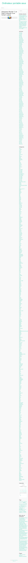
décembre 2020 (21, 92)
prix (19, 390)
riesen (20, 410)
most (19, 336)
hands (20, 294)
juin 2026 (20, 34)
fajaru (20, 270)
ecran (20, 260)
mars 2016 (20, 143)
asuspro (20, 183)
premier (20, 386)
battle (20, 193)
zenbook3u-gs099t (21, 479)
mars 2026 (20, 37)
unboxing (20, 460)
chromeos (20, 225)
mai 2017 (20, 130)
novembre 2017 (21, 125)
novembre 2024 (21, 51)
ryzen (19, 510)
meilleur (20, 324)
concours (20, 235)
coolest (20, 240)
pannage (20, 358)
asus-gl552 (20, 171)
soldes (20, 422)
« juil (20, 495)
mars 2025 (20, 47)
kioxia (20, 311)
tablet (20, 436)
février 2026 (21, 38)
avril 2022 (20, 78)
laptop (20, 313)
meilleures (20, 325)
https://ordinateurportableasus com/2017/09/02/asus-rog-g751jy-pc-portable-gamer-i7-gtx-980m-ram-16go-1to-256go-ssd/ (23, 527)
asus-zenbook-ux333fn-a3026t (22, 182)
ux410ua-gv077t (21, 463)
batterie (20, 191)
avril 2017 (20, 131)
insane (20, 301)
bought (20, 199)
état (25, 512)
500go (21, 502)
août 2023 (20, 64)
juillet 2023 (20, 65)
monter (20, 334)
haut (19, 295)
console (20, 238)
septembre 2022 (21, 74)
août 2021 (20, 85)
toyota (20, 449)
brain (20, 200)
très (19, 451)
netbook (20, 339)
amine (20, 162)
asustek (20, 184)
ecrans (20, 261)
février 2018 (21, 122)
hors (19, 296)
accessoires (20, 154)
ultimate (20, 456)
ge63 (20, 286)
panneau (20, 359)
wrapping (20, 475)
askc (19, 167)
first (19, 272)
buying (20, 203)
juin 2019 (20, 108)
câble (20, 208)
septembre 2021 (21, 84)
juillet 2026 (20, 33)
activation (20, 156)
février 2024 (21, 59)
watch (20, 473)
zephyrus (20, 480)
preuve (20, 388)
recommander (21, 402)
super (20, 430)
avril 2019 (20, 110)
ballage (20, 189)
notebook (20, 343)
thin (19, 444)
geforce (20, 506)
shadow (20, 419)
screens (20, 416)
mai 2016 (20, 141)
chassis (20, 222)
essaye (20, 264)
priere (20, 389)
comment (20, 232)
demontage (20, 250)
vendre (20, 465)
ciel (19, 227)
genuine (20, 288)
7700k (20, 152)
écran (24, 512)
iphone (20, 308)
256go (26, 501)
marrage (20, 323)
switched (20, 433)
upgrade (20, 462)
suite (19, 429)
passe (20, 362)
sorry (20, 423)
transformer (20, 450)
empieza (20, 262)
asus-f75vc (20, 170)
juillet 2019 (20, 107)
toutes (20, 448)
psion (20, 394)
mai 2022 (20, 77)
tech (19, 440)
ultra (19, 457)
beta (19, 195)
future (20, 278)
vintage (20, 469)
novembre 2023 (21, 61)
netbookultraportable (22, 340)
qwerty (20, 399)
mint (19, 329)
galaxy (20, 281)
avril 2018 (20, 121)
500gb (19, 502)
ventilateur (20, 467)
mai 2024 (20, 56)
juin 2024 (20, 55)
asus (19, 168)
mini (19, 327)
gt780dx (20, 291)
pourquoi (20, 385)
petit (19, 368)
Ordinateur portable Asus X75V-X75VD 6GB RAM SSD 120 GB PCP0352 (23, 16)
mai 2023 (20, 67)
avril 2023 (20, 68)
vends (20, 466)
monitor (20, 332)
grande (20, 290)
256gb (24, 501)
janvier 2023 (21, 70)
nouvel (20, 346)
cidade (20, 226)
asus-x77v (20, 180)
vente (20, 467)
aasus (20, 153)
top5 (19, 445)
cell (19, 215)
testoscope (20, 443)
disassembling (21, 255)
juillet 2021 (20, 86)
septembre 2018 (21, 116)
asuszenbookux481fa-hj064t (23, 185)
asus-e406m (21, 169)
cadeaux (20, 209)
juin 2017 (20, 129)
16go (20, 501)
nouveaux (20, 345)
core (19, 241)
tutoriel (20, 454)
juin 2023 (20, 66)
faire (19, 269)
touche (20, 446)
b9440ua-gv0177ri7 (21, 188)
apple (20, 165)
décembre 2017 (21, 124)
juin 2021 (20, 87)
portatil (20, 382)
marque (20, 322)
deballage (20, 248)
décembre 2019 (21, 103)
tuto (19, 453)
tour (19, 447)
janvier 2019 (21, 113)
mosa (20, 335)
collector (20, 230)
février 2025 (21, 48)
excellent (20, 266)
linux (20, 316)
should (20, 420)
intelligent (20, 307)
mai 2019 (20, 109)
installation (20, 303)
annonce (20, 164)
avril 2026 (20, 36)
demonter (20, 251)
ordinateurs (20, 354)
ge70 (20, 287)
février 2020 (21, 101)
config (20, 236)
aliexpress (20, 158)
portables (20, 380)
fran (19, 276)
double (20, 256)
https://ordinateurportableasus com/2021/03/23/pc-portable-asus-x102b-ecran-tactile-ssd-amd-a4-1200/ (23, 549)
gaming (20, 285)
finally (20, 271)
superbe (20, 432)
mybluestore (20, 337)
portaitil (20, 381)
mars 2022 (20, 79)
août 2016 (20, 138)
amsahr (20, 163)
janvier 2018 (21, 123)
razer (20, 401)
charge (20, 218)
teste (20, 442)
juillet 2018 (20, 118)
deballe (20, 249)
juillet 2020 (20, 97)
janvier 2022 (21, 81)
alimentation (20, 159)
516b (19, 150)
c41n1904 (20, 207)
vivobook (20, 470)
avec (19, 187)
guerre (20, 292)
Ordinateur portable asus (14, 3)
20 (23, 491)
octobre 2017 (21, 126)
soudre (20, 424)
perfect (20, 367)
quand (20, 397)
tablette (20, 437)
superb (20, 431)
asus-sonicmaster (21, 173)
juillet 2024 (20, 54)
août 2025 (20, 43)
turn (19, 452)
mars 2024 (20, 58)
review (20, 408)
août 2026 (20, 32)
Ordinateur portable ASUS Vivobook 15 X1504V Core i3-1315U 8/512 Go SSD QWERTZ (22, 25)
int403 (20, 304)
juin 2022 (20, 76)
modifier (20, 331)
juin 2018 (20, 119)
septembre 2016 (21, 137)
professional (20, 392)
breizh (20, 202)
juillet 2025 (20, 44)
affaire (20, 157)
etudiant (20, 265)
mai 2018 (20, 120)
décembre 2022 (21, 71)
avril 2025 (20, 46)
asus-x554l (20, 177)
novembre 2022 (21, 72)
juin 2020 (20, 98)
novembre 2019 (21, 104)
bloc (19, 195)
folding (20, 274)
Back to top (14, 561)
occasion (20, 348)
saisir (20, 413)
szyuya (20, 435)
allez (19, 160)
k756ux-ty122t (21, 310)
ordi (19, 351)
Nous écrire (20, 555)
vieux (20, 468)
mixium (20, 330)
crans (20, 244)
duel (19, 258)
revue (20, 409)
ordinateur (20, 353)
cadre (20, 210)
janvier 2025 (21, 49)
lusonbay (20, 319)
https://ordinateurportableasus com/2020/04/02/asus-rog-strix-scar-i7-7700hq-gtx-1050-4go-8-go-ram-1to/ (23, 545)
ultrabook (20, 459)
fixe (19, 273)
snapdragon (20, 421)
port (19, 376)
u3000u (20, 455)
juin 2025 (20, 45)
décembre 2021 (21, 82)
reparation (20, 406)
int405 (20, 305)
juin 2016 (20, 140)
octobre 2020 (21, 94)
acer (19, 155)
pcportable (20, 365)
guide (20, 293)
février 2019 (21, 112)
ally (19, 161)
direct (20, 253)
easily (20, 259)
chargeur (20, 219)
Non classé (20, 342)
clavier (20, 229)
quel (19, 398)
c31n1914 (20, 206)
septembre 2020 (21, 95)
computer (20, 234)
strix (19, 428)
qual (19, 396)
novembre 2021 (21, 83)
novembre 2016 (21, 136)
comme (20, 231)
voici (19, 471)
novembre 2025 (21, 40)
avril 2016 (20, 142)
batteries (20, 192)
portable (20, 377)
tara (19, 439)
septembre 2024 (21, 53)
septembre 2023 (21, 63)
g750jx (20, 278)
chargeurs (20, 220)
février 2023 (21, 69)
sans (19, 415)
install (20, 302)
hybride (20, 298)
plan (19, 372)
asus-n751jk (21, 172)
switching (20, 434)
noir (26, 506)
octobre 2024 (21, 52)
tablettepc (20, 437)
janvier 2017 (21, 134)
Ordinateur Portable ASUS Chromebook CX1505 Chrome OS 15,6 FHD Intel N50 (22, 19)
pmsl (19, 374)
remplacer (20, 405)
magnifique (20, 321)
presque (20, 387)
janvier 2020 (21, 102)
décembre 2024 (21, 50)
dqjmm (20, 257)
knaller (20, 312)
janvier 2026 (21, 38)
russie (20, 412)
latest (20, 315)
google (20, 289)
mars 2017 (20, 132)
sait (19, 414)
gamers (20, 283)
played (20, 373)
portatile (20, 383)
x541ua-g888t (21, 476)
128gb (22, 501)
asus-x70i (20, 179)
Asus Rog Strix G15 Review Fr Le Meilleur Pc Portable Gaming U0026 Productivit (23, 22)
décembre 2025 (21, 39)
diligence (20, 252)
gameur (20, 284)
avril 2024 (20, 57)
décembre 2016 (21, 135)
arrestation (20, 166)
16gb (19, 148)
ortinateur (20, 356)
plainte (20, 371)
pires (20, 370)
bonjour (20, 198)
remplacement (21, 404)
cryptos (20, 245)
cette (20, 216)
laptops (20, 314)
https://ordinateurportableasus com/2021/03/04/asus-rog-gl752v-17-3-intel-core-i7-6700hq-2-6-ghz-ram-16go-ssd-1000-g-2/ (23, 534)
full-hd (20, 277)
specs (20, 426)
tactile (20, 438)
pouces (24, 509)
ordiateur (20, 352)
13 (23, 490)
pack (19, 357)
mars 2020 (20, 100)
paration (20, 360)
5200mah (20, 151)
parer (20, 361)
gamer (20, 282)
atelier (20, 186)
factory (20, 268)
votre (20, 472)
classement (20, 228)
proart (20, 391)
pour (19, 384)
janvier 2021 (21, 91)
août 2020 (20, 96)
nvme (20, 347)
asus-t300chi (21, 174)
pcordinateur (21, 364)
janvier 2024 (21, 60)
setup (20, 418)
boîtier (20, 196)
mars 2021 (20, 90)
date (19, 247)
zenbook (20, 478)
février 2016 (21, 144)
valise (20, 464)
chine (20, 223)
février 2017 (21, 133)
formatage (20, 275)
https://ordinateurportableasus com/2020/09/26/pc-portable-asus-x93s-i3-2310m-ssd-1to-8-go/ (23, 519)
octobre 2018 (21, 115)
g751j (20, 279)
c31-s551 (20, 204)
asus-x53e (20, 176)
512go (22, 502)
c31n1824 (20, 205)
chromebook (21, 225)
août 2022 (20, 75)
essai (20, 263)
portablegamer (21, 379)
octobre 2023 (21, 62)
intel (19, 306)
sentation (20, 417)
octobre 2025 (21, 41)
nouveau (20, 344)
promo (20, 393)
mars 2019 (20, 111)
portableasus (21, 378)
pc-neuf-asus (21, 363)
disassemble (21, 254)
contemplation (21, 239)
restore (20, 407)
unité (20, 461)
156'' (23, 501)
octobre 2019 (21, 105)
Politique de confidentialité (22, 556)
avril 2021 (20, 89)
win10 (22, 511)
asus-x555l (20, 178)
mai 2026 (20, 35)
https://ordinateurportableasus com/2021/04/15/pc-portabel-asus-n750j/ (23, 531)
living (20, 318)
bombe (20, 197)
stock (20, 427)
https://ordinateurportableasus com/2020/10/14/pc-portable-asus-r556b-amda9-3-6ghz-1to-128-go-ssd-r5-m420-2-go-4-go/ (23, 523)
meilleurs (20, 326)
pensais (20, 366)
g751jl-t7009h (21, 280)
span (19, 425)
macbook (20, 320)
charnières (20, 221)
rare (19, 400)
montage (20, 333)
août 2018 (20, 117)
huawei (20, 297)
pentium (24, 508)
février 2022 (21, 80)
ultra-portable (21, 458)
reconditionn (21, 403)
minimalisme (21, 328)
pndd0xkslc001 (21, 375)
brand (20, 201)
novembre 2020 (21, 93)
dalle (19, 246)
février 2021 (21, 91)
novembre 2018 (21, 114)
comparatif (20, 233)
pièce (20, 369)
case (20, 214)
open (20, 350)
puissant (20, 395)
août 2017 (20, 128)
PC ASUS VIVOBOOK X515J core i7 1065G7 (23, 28)
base (19, 190)
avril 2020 (20, 99)
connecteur (20, 237)
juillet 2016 (20, 139)
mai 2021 (20, 88)
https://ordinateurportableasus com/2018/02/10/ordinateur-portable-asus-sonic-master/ (23, 541)
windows (20, 474)
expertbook (20, 267)
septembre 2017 (21, 127)
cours (20, 242)
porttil (20, 384)
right (20, 411)
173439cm (20, 149)
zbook (20, 477)
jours (20, 309)
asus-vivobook (21, 175)
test (19, 441)
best (19, 194)
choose (20, 224)
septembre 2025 (21, 42)
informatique (20, 299)
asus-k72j (20, 172)
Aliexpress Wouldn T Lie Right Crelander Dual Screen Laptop (9, 13)
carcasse (20, 211)
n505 (20, 338)
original (20, 355)
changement (21, 217)
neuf (19, 341)
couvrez (20, 243)
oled (19, 349)
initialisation (20, 300)
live (19, 317)
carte (20, 212)
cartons (20, 213)
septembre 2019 (21, 106)
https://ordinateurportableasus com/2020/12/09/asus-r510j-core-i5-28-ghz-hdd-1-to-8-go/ (23, 538)
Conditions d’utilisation (22, 554)
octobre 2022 (21, 73)
